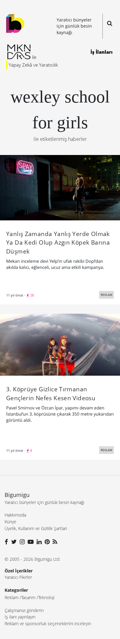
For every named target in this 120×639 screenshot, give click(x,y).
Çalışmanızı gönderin (24, 610)
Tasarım (28, 597)
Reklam (11, 597)
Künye (10, 522)
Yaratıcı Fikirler (18, 577)
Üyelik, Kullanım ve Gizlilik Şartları (36, 528)
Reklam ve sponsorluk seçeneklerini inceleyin (48, 623)
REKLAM (106, 294)
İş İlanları (101, 52)
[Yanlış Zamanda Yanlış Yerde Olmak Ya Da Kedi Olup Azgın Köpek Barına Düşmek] (60, 187)
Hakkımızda (15, 515)
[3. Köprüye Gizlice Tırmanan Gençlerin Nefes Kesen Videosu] (60, 344)
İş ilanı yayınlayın (20, 617)
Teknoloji (46, 597)
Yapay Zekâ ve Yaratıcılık (33, 65)
